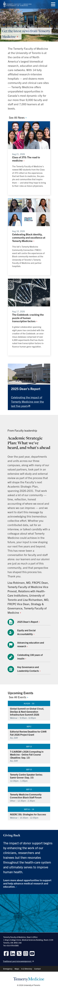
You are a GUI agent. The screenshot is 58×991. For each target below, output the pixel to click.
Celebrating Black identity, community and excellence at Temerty (28, 237)
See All (17, 117)
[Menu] (53, 4)
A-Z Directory (26, 968)
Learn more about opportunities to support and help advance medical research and (27, 883)
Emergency (7, 968)
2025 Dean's (28, 621)
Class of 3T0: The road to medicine (26, 158)
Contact (37, 968)
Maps (17, 968)
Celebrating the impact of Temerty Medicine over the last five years (27, 402)
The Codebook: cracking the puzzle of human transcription (28, 318)
